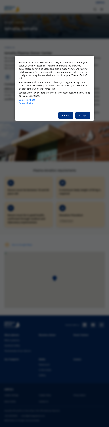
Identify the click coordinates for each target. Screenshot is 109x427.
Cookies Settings (27, 99)
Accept (82, 115)
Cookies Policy (26, 103)
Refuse (65, 115)
